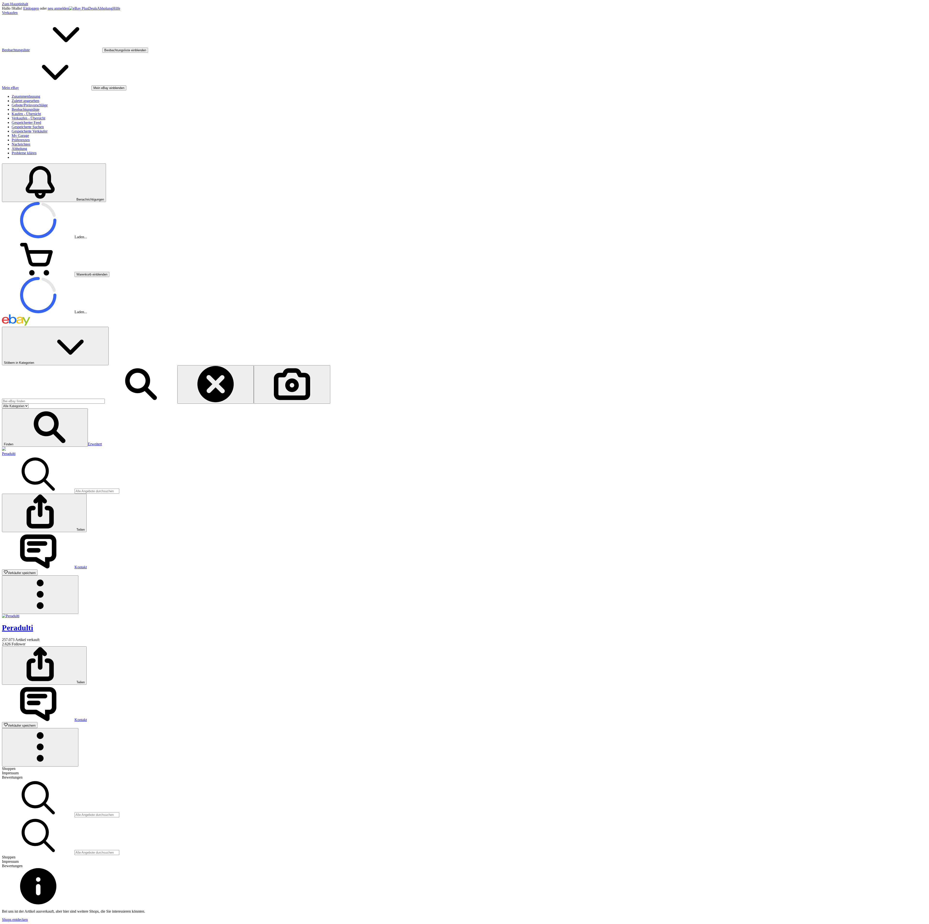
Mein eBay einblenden (108, 88)
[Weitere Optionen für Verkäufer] (40, 594)
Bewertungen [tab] (12, 777)
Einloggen (31, 8)
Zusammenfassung (26, 96)
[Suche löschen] (215, 384)
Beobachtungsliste (25, 109)
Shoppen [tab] (8, 769)
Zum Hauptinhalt (15, 4)
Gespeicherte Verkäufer (29, 131)
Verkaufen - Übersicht (28, 118)
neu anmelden (58, 8)
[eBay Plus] (78, 8)
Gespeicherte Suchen (28, 127)
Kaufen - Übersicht (26, 114)
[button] (45, 427)
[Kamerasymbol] (292, 384)
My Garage (20, 136)
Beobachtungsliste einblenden (125, 50)
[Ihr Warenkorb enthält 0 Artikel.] (38, 274)
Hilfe (116, 8)
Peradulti (8, 454)
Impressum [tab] (10, 773)
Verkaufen (10, 13)
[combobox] (53, 401)
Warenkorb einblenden (91, 274)
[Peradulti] (4, 449)
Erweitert (95, 444)
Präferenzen (21, 140)
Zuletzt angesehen (25, 101)
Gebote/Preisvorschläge (30, 105)
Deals (92, 8)
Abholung (104, 8)
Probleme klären (24, 153)
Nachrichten (21, 144)
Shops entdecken (15, 919)
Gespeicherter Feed (26, 122)
